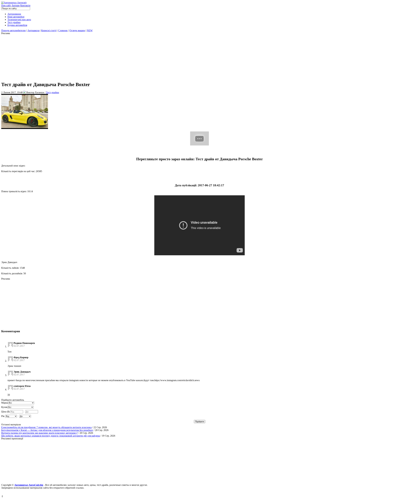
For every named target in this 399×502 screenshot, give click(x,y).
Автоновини (14, 14)
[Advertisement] (94, 56)
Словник (63, 30)
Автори (16, 5)
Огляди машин (77, 30)
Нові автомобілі (15, 16)
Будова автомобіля (17, 25)
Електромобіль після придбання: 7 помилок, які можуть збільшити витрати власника (46, 427)
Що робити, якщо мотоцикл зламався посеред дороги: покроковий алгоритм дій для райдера (50, 435)
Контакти (25, 5)
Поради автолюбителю (13, 30)
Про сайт (6, 5)
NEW (90, 30)
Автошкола (33, 30)
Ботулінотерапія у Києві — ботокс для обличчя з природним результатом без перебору (47, 430)
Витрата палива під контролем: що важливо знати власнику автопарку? (39, 433)
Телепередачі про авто (19, 19)
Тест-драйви (14, 22)
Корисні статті (48, 30)
